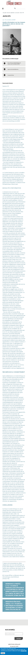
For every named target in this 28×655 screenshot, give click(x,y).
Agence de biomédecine (13, 69)
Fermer (2, 653)
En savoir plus (24, 650)
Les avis (17, 12)
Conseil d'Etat (11, 75)
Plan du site (14, 646)
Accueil (4, 12)
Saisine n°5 (6, 86)
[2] (14, 281)
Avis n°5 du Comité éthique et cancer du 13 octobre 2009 (14, 63)
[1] (11, 279)
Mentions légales (14, 644)
